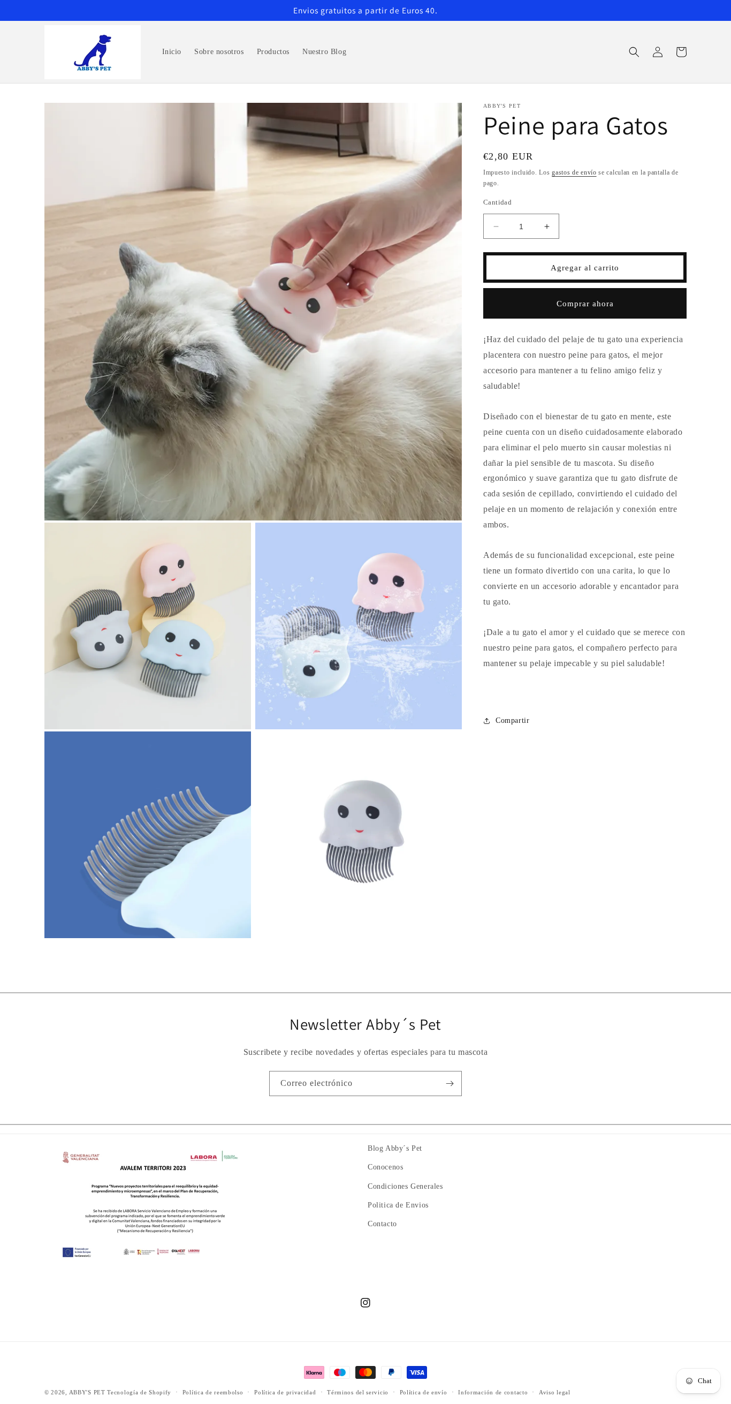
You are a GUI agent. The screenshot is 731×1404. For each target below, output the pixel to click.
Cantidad (497, 202)
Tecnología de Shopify (139, 1392)
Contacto (382, 1223)
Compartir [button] (512, 721)
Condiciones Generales (405, 1186)
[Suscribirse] (449, 1083)
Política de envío (423, 1391)
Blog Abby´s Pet (395, 1148)
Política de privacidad (285, 1391)
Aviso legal (554, 1391)
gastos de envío (574, 172)
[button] (634, 52)
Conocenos (385, 1167)
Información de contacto (493, 1391)
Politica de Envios (398, 1205)
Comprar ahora (585, 303)
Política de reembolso (212, 1391)
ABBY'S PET (87, 1392)
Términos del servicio (358, 1391)
